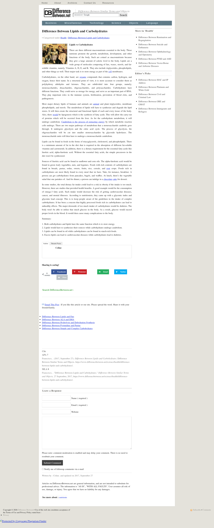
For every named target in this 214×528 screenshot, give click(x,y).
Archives (72, 3)
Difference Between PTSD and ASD (154, 58)
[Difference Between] (57, 17)
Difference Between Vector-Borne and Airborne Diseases (153, 64)
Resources (108, 3)
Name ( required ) (79, 398)
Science (116, 23)
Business (51, 23)
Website (75, 411)
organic (83, 76)
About (57, 3)
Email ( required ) (79, 404)
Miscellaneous (73, 23)
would (55, 114)
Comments (206, 509)
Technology (97, 23)
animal (96, 103)
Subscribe (197, 509)
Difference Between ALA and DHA (58, 319)
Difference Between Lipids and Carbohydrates (88, 37)
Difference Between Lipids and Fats (58, 316)
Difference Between (25, 509)
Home (45, 3)
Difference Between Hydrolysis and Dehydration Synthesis (68, 322)
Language (152, 23)
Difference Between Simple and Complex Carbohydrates (67, 328)
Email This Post (52, 304)
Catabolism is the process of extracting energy (83, 121)
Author (45, 244)
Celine (58, 247)
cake (115, 179)
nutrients (63, 497)
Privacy (6, 515)
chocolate (108, 179)
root (108, 168)
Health (63, 37)
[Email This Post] (43, 304)
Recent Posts (56, 244)
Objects (133, 23)
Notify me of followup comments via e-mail (64, 469)
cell (110, 71)
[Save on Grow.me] (94, 271)
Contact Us (90, 3)
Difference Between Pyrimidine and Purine (61, 325)
